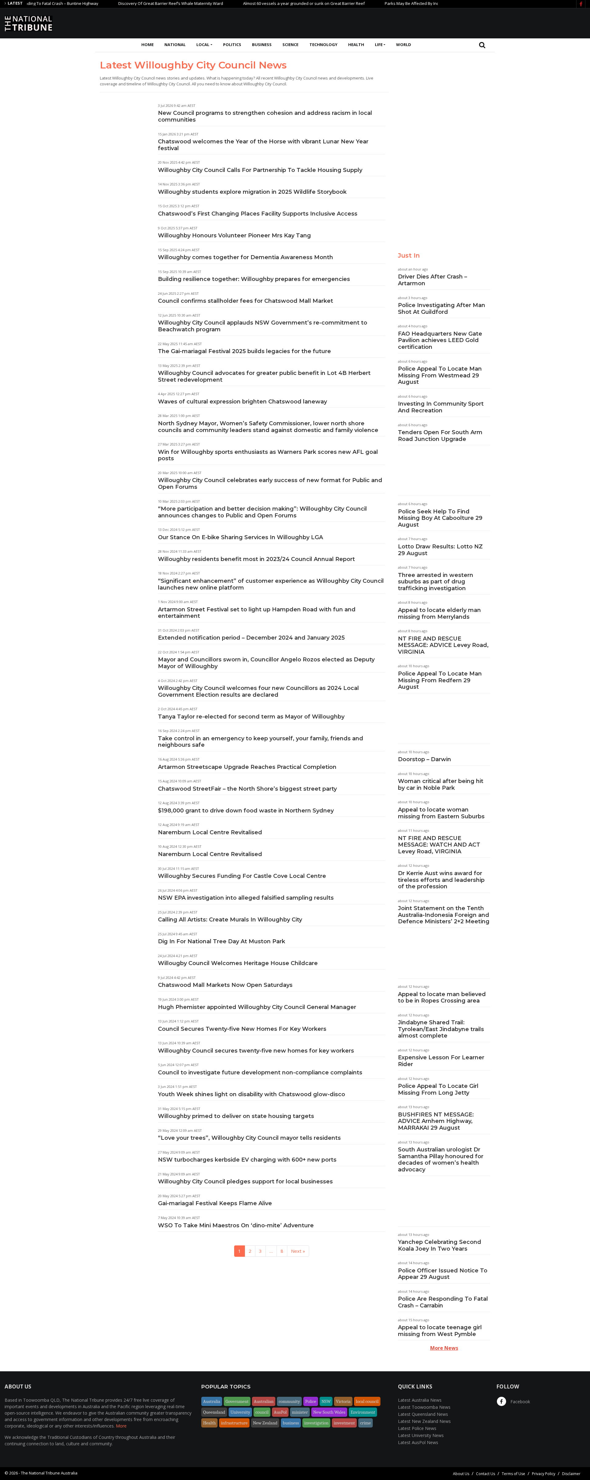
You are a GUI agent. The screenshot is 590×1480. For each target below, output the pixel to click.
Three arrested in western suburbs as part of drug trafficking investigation (435, 582)
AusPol (280, 1412)
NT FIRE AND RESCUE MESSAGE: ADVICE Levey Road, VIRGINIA (443, 645)
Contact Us (485, 1473)
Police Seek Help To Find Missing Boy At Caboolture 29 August (440, 518)
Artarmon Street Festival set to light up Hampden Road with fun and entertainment (257, 613)
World (403, 44)
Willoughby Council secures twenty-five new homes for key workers (256, 1050)
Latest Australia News (420, 1400)
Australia (211, 1401)
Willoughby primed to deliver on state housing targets (236, 1116)
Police (310, 1401)
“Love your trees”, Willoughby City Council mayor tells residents (249, 1138)
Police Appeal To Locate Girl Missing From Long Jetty (438, 1089)
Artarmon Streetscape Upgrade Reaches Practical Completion (247, 767)
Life (379, 44)
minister (300, 1412)
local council (367, 1401)
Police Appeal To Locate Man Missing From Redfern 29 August (440, 680)
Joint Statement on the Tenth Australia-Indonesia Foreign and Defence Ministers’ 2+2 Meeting (444, 915)
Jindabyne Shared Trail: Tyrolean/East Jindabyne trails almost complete (441, 1029)
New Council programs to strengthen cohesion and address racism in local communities (265, 116)
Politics (232, 44)
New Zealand (265, 1423)
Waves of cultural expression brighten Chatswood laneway (242, 401)
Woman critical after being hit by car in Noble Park (440, 784)
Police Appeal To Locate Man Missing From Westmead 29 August (440, 375)
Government (237, 1401)
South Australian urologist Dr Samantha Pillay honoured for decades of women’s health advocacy (440, 1159)
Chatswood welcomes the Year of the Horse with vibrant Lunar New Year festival (263, 145)
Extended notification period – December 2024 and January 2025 (251, 637)
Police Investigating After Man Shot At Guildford (441, 308)
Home (147, 44)
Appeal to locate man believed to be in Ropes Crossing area (442, 997)
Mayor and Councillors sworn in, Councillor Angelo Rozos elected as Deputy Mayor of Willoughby (266, 663)
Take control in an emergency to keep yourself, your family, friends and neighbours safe (260, 742)
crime (365, 1423)
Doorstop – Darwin (424, 759)
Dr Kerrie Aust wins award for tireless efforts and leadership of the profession (441, 880)
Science (290, 44)
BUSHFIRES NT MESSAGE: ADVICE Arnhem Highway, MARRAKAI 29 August (436, 1121)
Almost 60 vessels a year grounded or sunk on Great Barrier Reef (275, 3)
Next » (298, 1251)
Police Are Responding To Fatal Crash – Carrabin (443, 1302)
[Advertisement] (473, 22)
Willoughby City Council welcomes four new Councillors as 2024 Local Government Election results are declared (258, 691)
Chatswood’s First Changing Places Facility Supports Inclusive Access (257, 213)
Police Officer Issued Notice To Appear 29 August (442, 1274)
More (121, 1426)
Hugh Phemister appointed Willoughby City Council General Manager (257, 1007)
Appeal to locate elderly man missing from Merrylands (439, 613)
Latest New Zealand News (424, 1421)
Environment (363, 1412)
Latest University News (421, 1435)
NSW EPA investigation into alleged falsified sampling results (246, 897)
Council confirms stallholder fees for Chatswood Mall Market (245, 301)
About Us (461, 1473)
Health (356, 44)
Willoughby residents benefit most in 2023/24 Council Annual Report (256, 559)
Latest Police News (417, 1428)
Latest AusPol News (418, 1442)
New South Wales (329, 1412)
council (262, 1412)
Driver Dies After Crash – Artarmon (432, 280)
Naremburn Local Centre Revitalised (210, 832)
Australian (263, 1401)
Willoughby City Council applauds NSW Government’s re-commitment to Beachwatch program (262, 326)
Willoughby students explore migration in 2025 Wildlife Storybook (252, 192)
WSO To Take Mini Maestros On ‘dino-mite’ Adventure (236, 1225)
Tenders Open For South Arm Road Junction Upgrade (440, 435)
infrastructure (234, 1423)
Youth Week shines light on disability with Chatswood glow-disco (251, 1094)
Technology (323, 44)
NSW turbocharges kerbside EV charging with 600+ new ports (247, 1159)
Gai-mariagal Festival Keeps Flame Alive (215, 1203)
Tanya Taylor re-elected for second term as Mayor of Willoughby (251, 716)
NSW (326, 1401)
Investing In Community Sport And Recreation (441, 407)
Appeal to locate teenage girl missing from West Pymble (440, 1331)
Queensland (214, 1412)
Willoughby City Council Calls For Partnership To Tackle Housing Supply (260, 170)
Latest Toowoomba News (424, 1407)
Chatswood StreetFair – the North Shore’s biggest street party (247, 788)
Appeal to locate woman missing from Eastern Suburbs (441, 813)
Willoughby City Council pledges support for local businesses (245, 1181)
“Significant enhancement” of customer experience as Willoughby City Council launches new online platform (271, 584)
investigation (316, 1423)
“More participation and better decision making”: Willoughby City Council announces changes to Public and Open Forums (262, 512)
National (175, 44)
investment (344, 1423)
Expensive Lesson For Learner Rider (441, 1061)
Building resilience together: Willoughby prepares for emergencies (254, 279)
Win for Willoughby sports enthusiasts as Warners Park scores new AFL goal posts (268, 455)
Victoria (343, 1401)
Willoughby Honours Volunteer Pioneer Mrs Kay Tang (234, 235)
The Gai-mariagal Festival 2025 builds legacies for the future (244, 351)
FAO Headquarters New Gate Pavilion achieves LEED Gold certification (440, 340)
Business (262, 44)
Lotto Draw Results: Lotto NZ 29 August (440, 550)
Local (202, 44)
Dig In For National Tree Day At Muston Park (221, 941)
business (291, 1423)
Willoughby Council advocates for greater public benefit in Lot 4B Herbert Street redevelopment (264, 376)
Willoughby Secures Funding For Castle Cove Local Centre (242, 876)
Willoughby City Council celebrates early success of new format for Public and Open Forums (270, 483)
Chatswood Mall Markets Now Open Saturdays (225, 985)
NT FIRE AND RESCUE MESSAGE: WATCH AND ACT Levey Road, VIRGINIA (439, 845)
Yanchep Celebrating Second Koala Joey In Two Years (439, 1245)
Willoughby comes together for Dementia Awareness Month (245, 257)
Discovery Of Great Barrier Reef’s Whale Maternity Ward (141, 3)
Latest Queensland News (423, 1414)
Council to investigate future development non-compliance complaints (260, 1072)
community (289, 1401)
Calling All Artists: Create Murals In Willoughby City (230, 919)
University (240, 1412)
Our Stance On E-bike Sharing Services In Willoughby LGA (240, 537)
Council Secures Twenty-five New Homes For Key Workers (242, 1029)
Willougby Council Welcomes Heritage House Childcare (238, 963)
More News (444, 1348)
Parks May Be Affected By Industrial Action (395, 3)
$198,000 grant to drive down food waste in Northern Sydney (246, 810)
